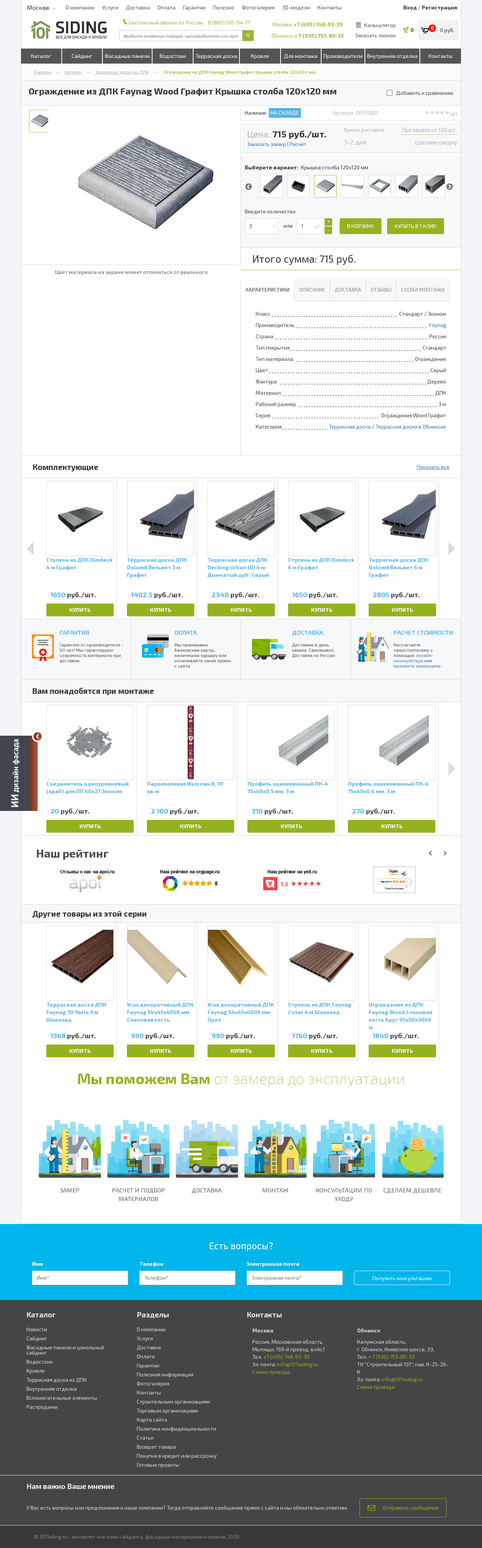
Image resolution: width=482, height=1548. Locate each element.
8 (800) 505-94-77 (229, 22)
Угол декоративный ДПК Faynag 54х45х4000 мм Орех (240, 1012)
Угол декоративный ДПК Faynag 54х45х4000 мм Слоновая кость (160, 1012)
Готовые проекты (158, 1464)
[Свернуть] (37, 736)
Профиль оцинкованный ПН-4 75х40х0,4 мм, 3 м (388, 787)
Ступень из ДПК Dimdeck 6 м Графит (321, 563)
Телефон (151, 1264)
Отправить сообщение (411, 1507)
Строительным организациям (173, 1401)
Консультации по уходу (344, 1194)
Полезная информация (165, 1374)
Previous (248, 187)
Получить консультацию (402, 1278)
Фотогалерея (258, 7)
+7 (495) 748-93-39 (318, 24)
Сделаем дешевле (412, 1190)
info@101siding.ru (297, 1364)
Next (449, 187)
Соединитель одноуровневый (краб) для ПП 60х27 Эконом (87, 787)
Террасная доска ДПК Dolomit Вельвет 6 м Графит (399, 567)
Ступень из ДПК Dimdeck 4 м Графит (79, 563)
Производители (343, 56)
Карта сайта (152, 1419)
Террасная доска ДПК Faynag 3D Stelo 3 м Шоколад (76, 1012)
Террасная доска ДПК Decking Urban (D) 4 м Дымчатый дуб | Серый (238, 567)
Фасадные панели (127, 56)
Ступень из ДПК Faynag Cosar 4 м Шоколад (319, 1008)
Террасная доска (216, 56)
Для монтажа (300, 56)
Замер (69, 1190)
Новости (36, 1329)
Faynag (437, 325)
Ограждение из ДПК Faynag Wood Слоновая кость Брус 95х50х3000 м (400, 1015)
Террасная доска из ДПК (122, 72)
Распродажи (42, 1407)
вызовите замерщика (417, 665)
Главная (42, 72)
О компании (80, 7)
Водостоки (173, 56)
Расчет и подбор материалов (138, 1194)
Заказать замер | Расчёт (277, 144)
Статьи (145, 1437)
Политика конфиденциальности (176, 1428)
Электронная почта (273, 1264)
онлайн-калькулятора (413, 657)
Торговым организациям (167, 1410)
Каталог (41, 56)
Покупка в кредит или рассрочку (177, 1455)
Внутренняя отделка (392, 56)
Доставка (138, 7)
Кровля (260, 56)
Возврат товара (156, 1446)
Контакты (329, 7)
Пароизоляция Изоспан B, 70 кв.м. (185, 787)
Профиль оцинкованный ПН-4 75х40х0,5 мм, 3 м (287, 787)
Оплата (166, 7)
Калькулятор (380, 25)
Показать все (433, 467)
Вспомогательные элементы (61, 1397)
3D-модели (296, 7)
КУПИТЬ (80, 610)
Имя (37, 1264)
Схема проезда (271, 1372)
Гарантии (194, 7)
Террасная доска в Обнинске (410, 426)
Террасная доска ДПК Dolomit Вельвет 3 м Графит (157, 567)
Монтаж (275, 1190)
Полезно (223, 7)
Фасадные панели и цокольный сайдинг (65, 1350)
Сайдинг (82, 56)
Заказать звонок (375, 35)
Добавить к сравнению (424, 93)
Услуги (110, 7)
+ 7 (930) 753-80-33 (319, 35)
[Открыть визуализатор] (19, 774)
